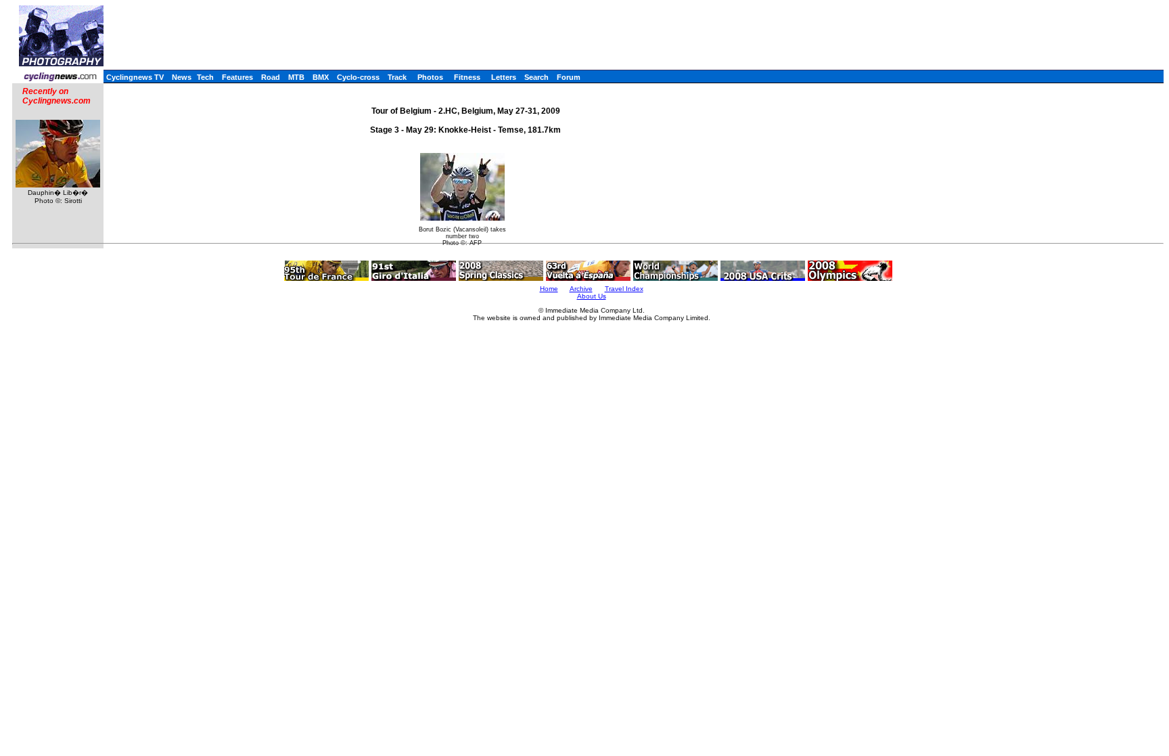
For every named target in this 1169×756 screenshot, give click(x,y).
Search (536, 77)
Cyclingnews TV (135, 77)
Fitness (467, 77)
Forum (568, 77)
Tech (205, 77)
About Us (591, 296)
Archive (581, 288)
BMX (321, 77)
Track (397, 77)
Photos (430, 77)
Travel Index (624, 288)
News (181, 77)
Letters (503, 77)
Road (270, 77)
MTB (296, 77)
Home (549, 288)
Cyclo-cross (358, 77)
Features (237, 77)
